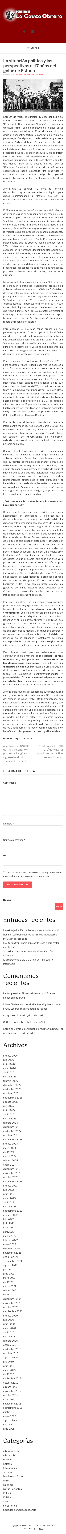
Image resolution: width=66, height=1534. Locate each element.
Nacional (8, 1484)
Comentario (10, 782)
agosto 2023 (10, 1185)
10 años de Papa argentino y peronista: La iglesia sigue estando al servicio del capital (16, 753)
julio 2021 (8, 1269)
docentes (8, 1459)
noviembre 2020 (12, 1303)
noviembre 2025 (12, 1089)
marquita (8, 1015)
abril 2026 (8, 1072)
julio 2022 (8, 1219)
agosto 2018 (10, 1386)
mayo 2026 (9, 1068)
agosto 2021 (10, 1265)
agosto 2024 (10, 1143)
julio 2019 (8, 1361)
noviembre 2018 (12, 1378)
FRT (41, 1528)
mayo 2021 (9, 1277)
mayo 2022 (9, 1227)
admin (19, 74)
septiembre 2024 (13, 1139)
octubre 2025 (10, 1093)
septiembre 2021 (12, 1261)
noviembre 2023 (12, 1173)
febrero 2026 (10, 1081)
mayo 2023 (9, 1198)
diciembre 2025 (12, 1085)
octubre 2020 (10, 1307)
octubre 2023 (10, 1177)
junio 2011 (8, 1428)
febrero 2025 (10, 1122)
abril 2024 (8, 1152)
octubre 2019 (10, 1353)
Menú (34, 48)
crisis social (9, 1455)
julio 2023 (8, 1189)
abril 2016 (8, 1412)
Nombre (8, 823)
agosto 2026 (10, 1055)
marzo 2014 (9, 1424)
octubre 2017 (10, 1395)
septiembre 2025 (13, 1097)
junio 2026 (9, 1064)
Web (5, 856)
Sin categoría (10, 1505)
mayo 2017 (9, 1399)
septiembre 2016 (12, 1407)
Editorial (7, 1463)
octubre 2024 (10, 1135)
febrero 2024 (10, 1160)
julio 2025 (8, 1106)
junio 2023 (9, 1194)
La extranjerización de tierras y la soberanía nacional (31, 930)
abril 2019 (8, 1374)
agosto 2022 (10, 1215)
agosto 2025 (10, 1101)
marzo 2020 (9, 1336)
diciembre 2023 (12, 1169)
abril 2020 (8, 1332)
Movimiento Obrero (14, 1476)
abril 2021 (8, 1282)
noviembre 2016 (12, 1403)
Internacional (10, 1468)
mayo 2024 (9, 1148)
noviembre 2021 (12, 1252)
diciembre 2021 (11, 1248)
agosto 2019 (10, 1357)
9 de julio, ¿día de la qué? (29, 1015)
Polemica (8, 1493)
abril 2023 (8, 1202)
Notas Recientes (12, 1489)
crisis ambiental (11, 1451)
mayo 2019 (9, 1370)
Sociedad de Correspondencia (19, 1509)
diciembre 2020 (12, 1298)
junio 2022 (9, 1223)
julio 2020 (8, 1319)
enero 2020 (9, 1344)
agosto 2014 (10, 1420)
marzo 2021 (9, 1286)
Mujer (6, 1480)
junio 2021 (8, 1273)
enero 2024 (9, 1164)
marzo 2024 (9, 1156)
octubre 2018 (10, 1382)
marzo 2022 (9, 1236)
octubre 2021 (10, 1256)
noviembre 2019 (12, 1349)
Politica (7, 1497)
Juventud (8, 1472)
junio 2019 (9, 1366)
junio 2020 (9, 1324)
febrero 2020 (10, 1340)
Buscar (7, 900)
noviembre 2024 (12, 1131)
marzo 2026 (9, 1076)
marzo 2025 (9, 1118)
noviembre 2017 (12, 1391)
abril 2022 (8, 1231)
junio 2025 (9, 1110)
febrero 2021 (10, 1290)
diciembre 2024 (12, 1127)
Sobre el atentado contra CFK (29, 1022)
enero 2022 (9, 1244)
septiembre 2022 (12, 1210)
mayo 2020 (9, 1328)
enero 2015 (9, 1416)
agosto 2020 (10, 1315)
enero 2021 (9, 1294)
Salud (6, 1501)
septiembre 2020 (13, 1311)
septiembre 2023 (12, 1181)
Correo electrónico (14, 840)
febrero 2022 (10, 1240)
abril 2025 (8, 1114)
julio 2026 (8, 1059)
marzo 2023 (9, 1206)
